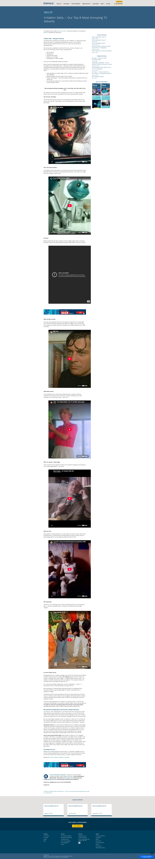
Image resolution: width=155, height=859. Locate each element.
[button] (152, 853)
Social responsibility (100, 842)
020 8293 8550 (119, 3)
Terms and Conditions (100, 835)
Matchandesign (54, 757)
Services (59, 3)
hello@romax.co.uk (82, 835)
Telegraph (61, 757)
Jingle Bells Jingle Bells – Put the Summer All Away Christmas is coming (101, 64)
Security (97, 844)
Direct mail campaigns (65, 840)
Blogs (45, 840)
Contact (108, 3)
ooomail (62, 844)
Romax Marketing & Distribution (58, 774)
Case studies (46, 835)
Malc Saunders (62, 31)
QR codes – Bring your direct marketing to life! (99, 59)
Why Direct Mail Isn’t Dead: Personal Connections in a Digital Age (101, 48)
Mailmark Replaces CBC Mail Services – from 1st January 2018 (60, 791)
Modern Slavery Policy (100, 847)
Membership (53, 779)
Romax (46, 32)
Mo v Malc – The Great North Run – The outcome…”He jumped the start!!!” (102, 73)
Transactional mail (65, 839)
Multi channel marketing (66, 835)
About (102, 3)
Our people (46, 837)
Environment (98, 840)
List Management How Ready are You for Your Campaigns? (101, 69)
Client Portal (119, 1)
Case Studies (96, 3)
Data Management (67, 777)
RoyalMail (66, 757)
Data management (65, 842)
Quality (45, 839)
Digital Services (86, 3)
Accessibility (98, 837)
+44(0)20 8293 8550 (82, 837)
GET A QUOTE (77, 825)
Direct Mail (66, 3)
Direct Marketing (76, 3)
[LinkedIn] (79, 843)
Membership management (66, 837)
